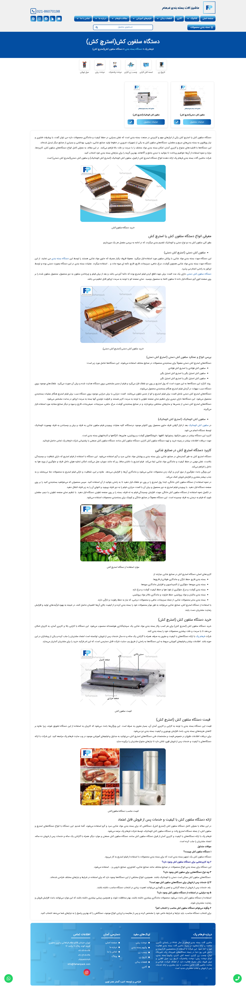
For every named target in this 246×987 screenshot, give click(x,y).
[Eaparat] (33, 19)
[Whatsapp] (8, 978)
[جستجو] (95, 27)
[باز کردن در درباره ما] (96, 18)
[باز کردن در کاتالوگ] (188, 18)
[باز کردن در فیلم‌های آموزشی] (134, 18)
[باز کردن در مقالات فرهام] (112, 18)
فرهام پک (148, 49)
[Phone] (237, 978)
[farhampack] (209, 7)
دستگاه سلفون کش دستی (199, 274)
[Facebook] (46, 19)
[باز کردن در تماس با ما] (77, 18)
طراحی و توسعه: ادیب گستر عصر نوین (123, 981)
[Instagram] (40, 19)
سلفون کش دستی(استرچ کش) (192, 114)
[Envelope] (59, 19)
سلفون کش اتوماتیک (199, 425)
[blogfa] (52, 19)
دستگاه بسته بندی (133, 49)
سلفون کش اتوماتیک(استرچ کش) (146, 114)
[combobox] (125, 27)
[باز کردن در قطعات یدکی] (158, 18)
